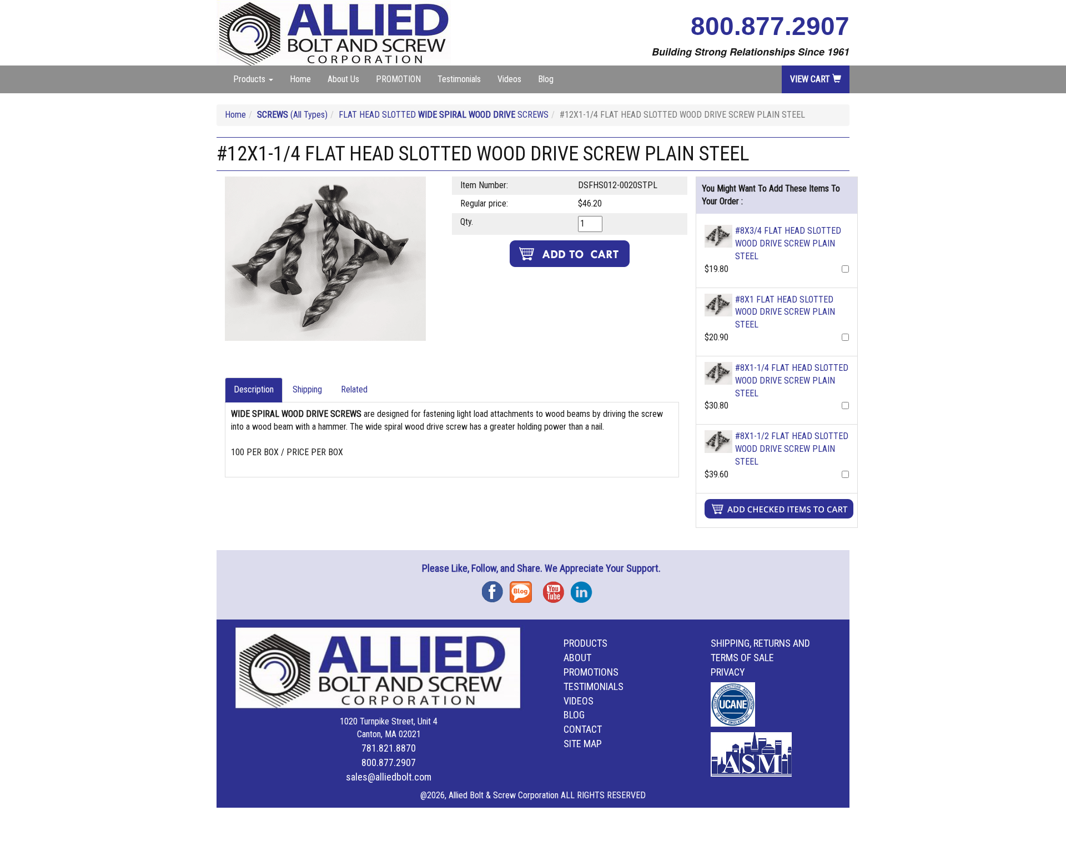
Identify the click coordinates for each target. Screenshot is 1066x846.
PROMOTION (398, 79)
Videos (509, 79)
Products (585, 643)
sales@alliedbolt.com (388, 777)
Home (300, 79)
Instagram (585, 588)
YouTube (557, 588)
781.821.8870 (388, 748)
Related (354, 389)
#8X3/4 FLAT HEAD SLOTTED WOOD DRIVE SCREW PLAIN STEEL (788, 243)
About (577, 657)
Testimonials (459, 79)
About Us (343, 79)
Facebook (496, 588)
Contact (583, 729)
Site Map (583, 743)
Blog (546, 79)
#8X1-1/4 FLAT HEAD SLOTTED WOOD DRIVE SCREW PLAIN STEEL (791, 380)
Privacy (728, 672)
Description (254, 389)
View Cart (811, 79)
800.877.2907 (770, 26)
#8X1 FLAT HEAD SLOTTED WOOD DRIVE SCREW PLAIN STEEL (785, 312)
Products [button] (250, 79)
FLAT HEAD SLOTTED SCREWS (444, 114)
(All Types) (292, 114)
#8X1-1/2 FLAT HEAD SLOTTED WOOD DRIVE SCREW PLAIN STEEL (791, 449)
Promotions (591, 672)
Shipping (307, 389)
